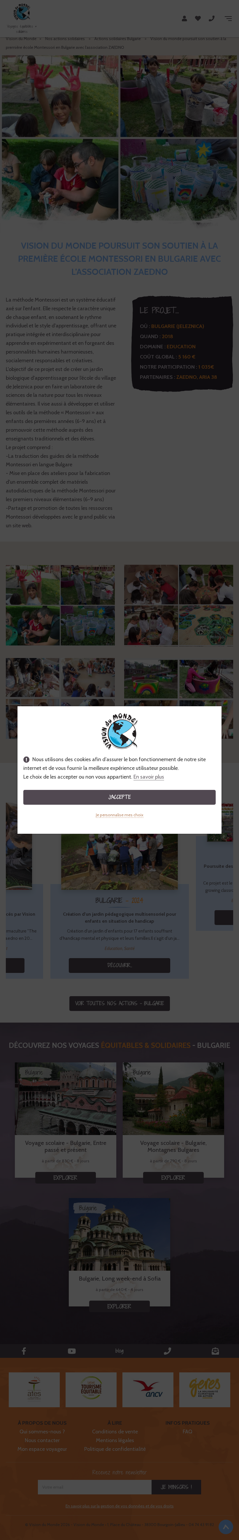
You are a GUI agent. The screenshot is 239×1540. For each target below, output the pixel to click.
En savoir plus (148, 777)
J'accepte (119, 797)
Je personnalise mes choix (119, 814)
